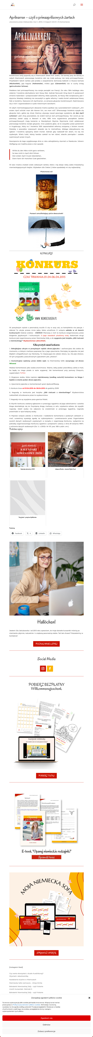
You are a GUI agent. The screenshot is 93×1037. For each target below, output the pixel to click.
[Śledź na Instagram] (43, 669)
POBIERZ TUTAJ (46, 775)
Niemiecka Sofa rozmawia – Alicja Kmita (25, 983)
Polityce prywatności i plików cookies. (27, 1005)
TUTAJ (22, 373)
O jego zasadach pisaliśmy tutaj (54, 335)
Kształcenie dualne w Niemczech (22, 980)
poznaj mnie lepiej (46, 643)
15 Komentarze (64, 22)
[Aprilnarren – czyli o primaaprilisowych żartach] (46, 50)
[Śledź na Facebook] (50, 669)
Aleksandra (27, 22)
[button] (89, 998)
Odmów (46, 1025)
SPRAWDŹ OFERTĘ (46, 952)
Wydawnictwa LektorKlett (34, 341)
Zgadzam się (46, 1018)
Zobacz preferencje (46, 1031)
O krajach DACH (50, 22)
